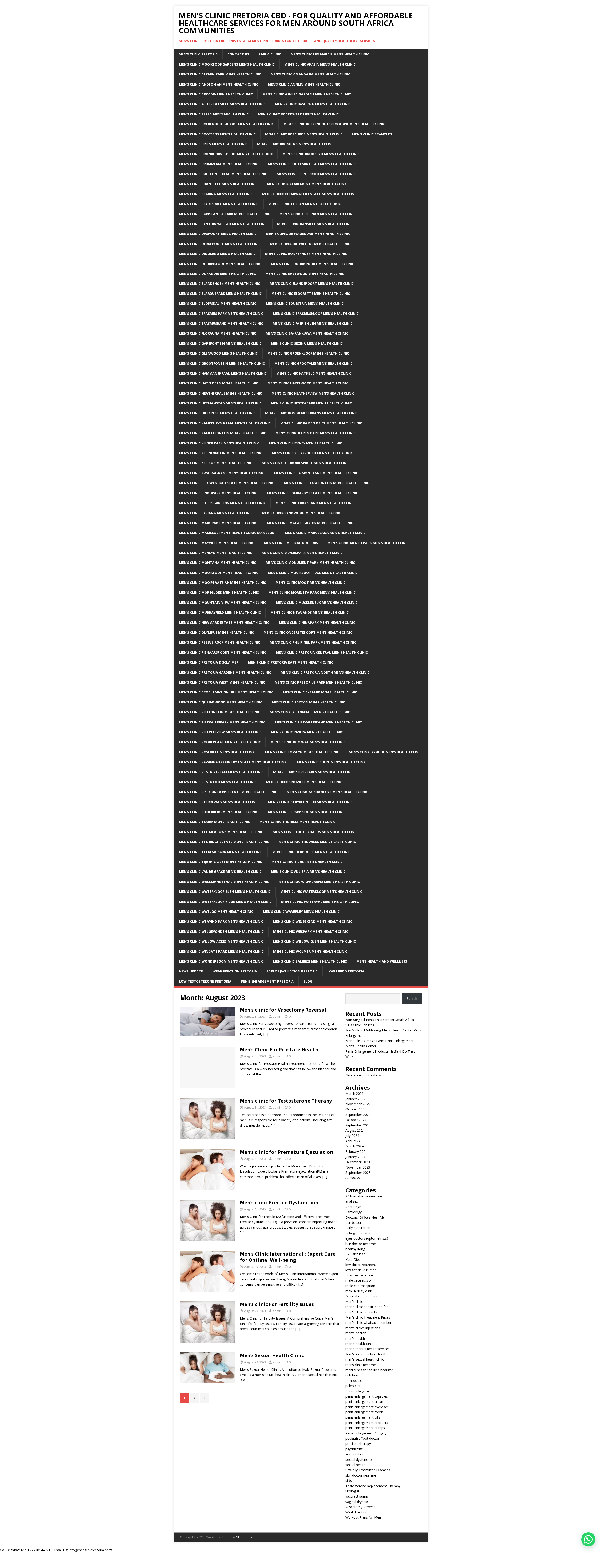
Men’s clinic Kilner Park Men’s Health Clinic (219, 443)
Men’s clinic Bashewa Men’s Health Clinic (313, 104)
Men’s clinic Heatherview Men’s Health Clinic (313, 393)
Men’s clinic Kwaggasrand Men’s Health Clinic (221, 473)
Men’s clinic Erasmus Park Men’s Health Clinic (221, 313)
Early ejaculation (357, 1227)
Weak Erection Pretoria (235, 971)
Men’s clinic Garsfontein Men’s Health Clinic (220, 343)
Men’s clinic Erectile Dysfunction (279, 1202)
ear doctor (353, 1222)
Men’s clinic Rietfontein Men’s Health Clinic (219, 712)
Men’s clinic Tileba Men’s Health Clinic (307, 861)
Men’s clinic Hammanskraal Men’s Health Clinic (223, 373)
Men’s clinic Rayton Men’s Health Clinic (308, 702)
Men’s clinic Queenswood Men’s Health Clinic (220, 702)
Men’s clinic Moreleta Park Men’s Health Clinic (312, 592)
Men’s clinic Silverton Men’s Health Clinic (218, 782)
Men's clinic (354, 1301)
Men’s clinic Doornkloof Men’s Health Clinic (220, 263)
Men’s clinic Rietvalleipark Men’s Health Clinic (222, 722)
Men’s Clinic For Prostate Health (279, 1049)
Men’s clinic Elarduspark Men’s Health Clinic (220, 293)
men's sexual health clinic (364, 1359)
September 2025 (358, 1114)
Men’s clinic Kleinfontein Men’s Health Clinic (220, 453)
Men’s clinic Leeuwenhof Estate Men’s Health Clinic (226, 483)
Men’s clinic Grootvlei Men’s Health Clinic (313, 363)
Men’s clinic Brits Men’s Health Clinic (213, 144)
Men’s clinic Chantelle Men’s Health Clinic (218, 184)
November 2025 (357, 1104)
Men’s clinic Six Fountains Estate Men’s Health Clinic (228, 792)
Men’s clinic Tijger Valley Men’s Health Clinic (220, 861)
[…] (265, 1034)
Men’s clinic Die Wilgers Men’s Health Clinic (310, 243)
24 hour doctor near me (363, 1196)
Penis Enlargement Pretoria (267, 981)
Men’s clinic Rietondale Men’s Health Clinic (310, 712)
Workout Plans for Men (363, 1517)
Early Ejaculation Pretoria (292, 971)
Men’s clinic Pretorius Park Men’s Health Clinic (318, 682)
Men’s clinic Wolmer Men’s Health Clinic (310, 951)
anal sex (351, 1201)
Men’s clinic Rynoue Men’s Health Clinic (385, 752)
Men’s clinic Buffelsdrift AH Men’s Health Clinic (312, 164)
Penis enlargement (359, 1391)
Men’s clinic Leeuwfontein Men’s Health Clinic (326, 483)
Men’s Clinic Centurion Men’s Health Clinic (316, 174)
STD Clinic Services (359, 1025)
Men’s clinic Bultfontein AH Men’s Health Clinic (223, 174)
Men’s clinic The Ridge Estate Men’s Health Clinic (224, 841)
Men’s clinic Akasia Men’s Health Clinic (320, 64)
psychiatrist (354, 1449)
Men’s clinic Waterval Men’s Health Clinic (320, 901)
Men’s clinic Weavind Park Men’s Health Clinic (221, 921)
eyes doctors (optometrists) (366, 1238)
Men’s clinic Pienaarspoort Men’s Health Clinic (222, 652)
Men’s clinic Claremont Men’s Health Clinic (307, 184)
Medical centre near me (363, 1296)
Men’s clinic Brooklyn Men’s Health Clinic (321, 154)
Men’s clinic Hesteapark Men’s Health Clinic (311, 403)
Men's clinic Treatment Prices (367, 1317)
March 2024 (354, 1146)
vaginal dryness (357, 1501)
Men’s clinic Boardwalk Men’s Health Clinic (298, 114)
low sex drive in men (360, 1270)
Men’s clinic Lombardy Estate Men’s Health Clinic (312, 493)
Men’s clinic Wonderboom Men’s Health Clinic (221, 961)
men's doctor (355, 1333)
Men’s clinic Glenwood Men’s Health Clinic (218, 353)
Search (412, 998)
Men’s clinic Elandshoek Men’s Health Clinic (219, 283)
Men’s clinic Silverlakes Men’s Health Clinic (313, 772)
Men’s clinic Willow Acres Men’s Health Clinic (221, 941)
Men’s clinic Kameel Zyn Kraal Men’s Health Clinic (225, 423)
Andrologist (354, 1207)
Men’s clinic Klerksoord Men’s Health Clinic (312, 453)
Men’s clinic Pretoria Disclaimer (208, 662)
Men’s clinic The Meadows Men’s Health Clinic (221, 832)
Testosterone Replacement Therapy (372, 1486)
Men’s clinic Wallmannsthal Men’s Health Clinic (224, 881)
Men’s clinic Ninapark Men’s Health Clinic (317, 622)
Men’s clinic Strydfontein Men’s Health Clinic (310, 802)
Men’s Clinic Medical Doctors (291, 543)
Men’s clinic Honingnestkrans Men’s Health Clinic (311, 413)
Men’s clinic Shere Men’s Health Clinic (331, 762)
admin (277, 1016)
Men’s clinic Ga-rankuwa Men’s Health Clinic (307, 333)
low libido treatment (360, 1264)
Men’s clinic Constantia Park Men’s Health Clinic (224, 214)
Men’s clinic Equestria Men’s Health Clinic (305, 303)
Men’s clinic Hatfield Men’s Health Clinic (313, 373)
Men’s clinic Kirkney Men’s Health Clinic (305, 443)
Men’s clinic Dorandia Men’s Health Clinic (217, 273)
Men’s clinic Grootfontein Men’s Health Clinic (222, 363)
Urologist (352, 1491)
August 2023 (354, 1177)
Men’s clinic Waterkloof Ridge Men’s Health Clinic (225, 901)
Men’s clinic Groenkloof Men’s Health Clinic (308, 353)
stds (348, 1480)
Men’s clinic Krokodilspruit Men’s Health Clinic (305, 463)
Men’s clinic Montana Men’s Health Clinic (217, 562)
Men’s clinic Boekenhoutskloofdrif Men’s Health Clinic (334, 124)
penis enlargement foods (364, 1412)
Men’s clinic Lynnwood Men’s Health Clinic (301, 512)
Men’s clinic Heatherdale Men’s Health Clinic (220, 393)
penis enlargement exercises (367, 1407)
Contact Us (238, 54)
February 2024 (356, 1151)
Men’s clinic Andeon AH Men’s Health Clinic (218, 84)
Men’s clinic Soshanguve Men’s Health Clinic (327, 792)
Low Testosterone (359, 1275)
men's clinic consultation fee (366, 1306)
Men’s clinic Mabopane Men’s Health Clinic (218, 523)
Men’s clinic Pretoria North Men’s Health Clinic (325, 672)
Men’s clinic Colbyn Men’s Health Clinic (304, 204)
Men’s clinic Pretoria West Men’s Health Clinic (222, 682)
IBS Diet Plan (355, 1254)
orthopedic (353, 1380)
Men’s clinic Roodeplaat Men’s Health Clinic (220, 742)
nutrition (351, 1375)
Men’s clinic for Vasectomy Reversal (283, 1010)
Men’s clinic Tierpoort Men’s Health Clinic (311, 852)
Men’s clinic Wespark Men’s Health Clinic (310, 931)
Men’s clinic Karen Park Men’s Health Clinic (316, 433)
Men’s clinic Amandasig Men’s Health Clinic (310, 74)
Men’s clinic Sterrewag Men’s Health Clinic (218, 802)
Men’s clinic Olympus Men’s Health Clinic (216, 632)
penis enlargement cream (364, 1401)
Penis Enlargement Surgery (365, 1433)
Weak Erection (356, 1512)
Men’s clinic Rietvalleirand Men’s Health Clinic (318, 722)
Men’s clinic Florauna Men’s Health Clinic (217, 333)
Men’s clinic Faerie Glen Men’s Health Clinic (312, 323)
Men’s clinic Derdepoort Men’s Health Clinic (220, 243)
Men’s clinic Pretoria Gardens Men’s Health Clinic (225, 672)
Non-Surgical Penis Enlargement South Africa (379, 1019)
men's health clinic (359, 1343)
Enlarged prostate (358, 1233)
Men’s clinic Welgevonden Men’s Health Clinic (221, 931)
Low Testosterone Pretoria (205, 981)
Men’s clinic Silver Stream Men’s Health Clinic (221, 772)
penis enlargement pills (362, 1417)
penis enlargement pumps (365, 1428)
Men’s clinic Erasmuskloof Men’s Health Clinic (316, 313)
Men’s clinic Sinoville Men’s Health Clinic (304, 782)
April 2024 (352, 1141)
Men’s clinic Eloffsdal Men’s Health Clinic (217, 303)
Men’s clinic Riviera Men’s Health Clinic (307, 732)
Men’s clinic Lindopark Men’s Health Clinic (218, 493)
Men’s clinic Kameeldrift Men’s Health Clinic (321, 423)
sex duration (354, 1454)
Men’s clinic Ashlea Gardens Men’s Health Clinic (306, 94)
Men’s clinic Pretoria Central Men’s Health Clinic (322, 652)
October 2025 (355, 1109)
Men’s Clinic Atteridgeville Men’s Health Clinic (222, 104)
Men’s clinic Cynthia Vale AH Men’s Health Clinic (223, 223)
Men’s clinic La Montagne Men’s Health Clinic (316, 473)
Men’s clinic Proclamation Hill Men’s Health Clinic (226, 692)
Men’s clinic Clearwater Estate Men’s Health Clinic (309, 194)
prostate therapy (358, 1443)
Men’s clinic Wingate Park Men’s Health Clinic (221, 951)
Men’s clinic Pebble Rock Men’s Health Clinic (219, 642)
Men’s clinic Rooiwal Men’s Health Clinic (307, 742)
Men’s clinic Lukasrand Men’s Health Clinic (315, 503)
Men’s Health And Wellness (381, 961)
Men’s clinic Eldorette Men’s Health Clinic (310, 293)
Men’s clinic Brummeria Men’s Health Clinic (218, 164)
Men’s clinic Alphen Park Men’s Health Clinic (220, 74)
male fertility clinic (358, 1291)
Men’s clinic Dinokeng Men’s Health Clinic (217, 253)
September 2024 (358, 1125)
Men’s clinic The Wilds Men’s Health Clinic (317, 841)
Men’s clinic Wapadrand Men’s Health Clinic (319, 881)
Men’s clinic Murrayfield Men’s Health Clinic (220, 612)
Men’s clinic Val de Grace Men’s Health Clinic (220, 871)
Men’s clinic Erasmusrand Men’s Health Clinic (221, 323)
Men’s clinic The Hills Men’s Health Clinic (297, 821)
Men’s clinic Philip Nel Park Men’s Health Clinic (313, 642)
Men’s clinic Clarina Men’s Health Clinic (216, 194)
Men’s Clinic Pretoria (198, 54)
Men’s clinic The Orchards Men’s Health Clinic (315, 832)
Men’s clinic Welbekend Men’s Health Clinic (312, 921)
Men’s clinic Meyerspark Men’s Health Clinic (302, 552)
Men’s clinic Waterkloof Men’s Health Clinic (321, 891)
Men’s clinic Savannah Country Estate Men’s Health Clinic (233, 762)
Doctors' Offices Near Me (365, 1217)
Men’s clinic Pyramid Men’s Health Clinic (320, 692)
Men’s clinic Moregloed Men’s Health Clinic (219, 592)
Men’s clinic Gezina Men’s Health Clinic (307, 343)
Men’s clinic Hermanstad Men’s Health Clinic (220, 403)
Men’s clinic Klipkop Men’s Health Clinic (215, 463)
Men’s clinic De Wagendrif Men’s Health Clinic (308, 233)
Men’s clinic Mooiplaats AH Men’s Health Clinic (222, 582)
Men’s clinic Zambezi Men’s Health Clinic (310, 961)
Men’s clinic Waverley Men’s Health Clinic (301, 911)
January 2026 (355, 1099)
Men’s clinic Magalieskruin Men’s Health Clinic (310, 523)
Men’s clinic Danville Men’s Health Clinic (314, 223)
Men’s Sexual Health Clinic (272, 1355)
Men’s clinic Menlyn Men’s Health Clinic (215, 552)
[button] (588, 1539)
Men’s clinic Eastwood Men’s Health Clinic (304, 273)
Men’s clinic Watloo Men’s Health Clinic (216, 911)
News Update (191, 971)
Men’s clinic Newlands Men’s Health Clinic (309, 612)
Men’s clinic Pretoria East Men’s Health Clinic (290, 662)
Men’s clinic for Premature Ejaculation (286, 1152)
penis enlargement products (366, 1422)
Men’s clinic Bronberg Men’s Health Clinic (295, 144)
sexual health (355, 1464)
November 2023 (357, 1167)
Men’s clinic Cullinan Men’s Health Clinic (318, 214)
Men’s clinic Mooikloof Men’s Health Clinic (218, 572)
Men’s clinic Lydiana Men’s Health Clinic (216, 512)
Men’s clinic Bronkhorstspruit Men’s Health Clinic (226, 154)
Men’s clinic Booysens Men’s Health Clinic (217, 134)
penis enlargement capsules (366, 1396)
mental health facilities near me (369, 1370)
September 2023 (358, 1172)
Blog (307, 981)
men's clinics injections (362, 1328)
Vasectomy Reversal (360, 1507)
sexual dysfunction (359, 1459)
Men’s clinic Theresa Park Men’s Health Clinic (221, 852)
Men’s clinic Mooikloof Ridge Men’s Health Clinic (313, 572)
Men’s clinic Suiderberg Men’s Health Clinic (218, 812)
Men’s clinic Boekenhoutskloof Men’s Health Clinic (226, 124)
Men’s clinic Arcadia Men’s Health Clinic (216, 94)
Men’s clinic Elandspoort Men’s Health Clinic (312, 283)
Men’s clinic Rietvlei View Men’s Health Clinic (220, 732)
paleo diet (352, 1385)
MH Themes (244, 1537)
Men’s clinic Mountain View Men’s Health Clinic (222, 602)
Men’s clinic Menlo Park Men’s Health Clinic (368, 543)
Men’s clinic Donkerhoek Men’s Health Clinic (306, 253)
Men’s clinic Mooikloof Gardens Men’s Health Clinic (227, 64)
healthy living (355, 1249)
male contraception (360, 1286)
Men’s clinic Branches (372, 134)
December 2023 (357, 1162)
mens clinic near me (360, 1365)
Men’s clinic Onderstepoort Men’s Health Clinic (308, 632)
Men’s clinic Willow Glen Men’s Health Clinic (314, 941)
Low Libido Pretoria (345, 971)
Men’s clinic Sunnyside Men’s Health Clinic (306, 812)
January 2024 (355, 1156)
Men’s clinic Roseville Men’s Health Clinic (217, 752)
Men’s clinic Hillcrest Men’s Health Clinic (217, 413)
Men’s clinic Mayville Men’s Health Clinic (216, 543)
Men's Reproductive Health (365, 1354)
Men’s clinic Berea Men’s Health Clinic (214, 114)
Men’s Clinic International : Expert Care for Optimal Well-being (288, 1257)
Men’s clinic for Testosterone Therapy (286, 1101)
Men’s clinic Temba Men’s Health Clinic (214, 821)
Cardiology (353, 1212)
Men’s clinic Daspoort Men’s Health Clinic (218, 233)
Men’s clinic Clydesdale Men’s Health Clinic (219, 204)
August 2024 (354, 1130)
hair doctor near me (360, 1243)
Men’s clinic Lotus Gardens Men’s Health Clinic (222, 503)
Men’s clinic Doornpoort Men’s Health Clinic (312, 263)
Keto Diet (352, 1259)
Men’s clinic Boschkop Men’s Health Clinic (303, 134)
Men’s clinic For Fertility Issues (277, 1304)
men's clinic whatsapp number (368, 1322)
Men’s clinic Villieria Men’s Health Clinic (308, 871)
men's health (355, 1338)
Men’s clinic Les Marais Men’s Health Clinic (330, 54)
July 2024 (352, 1135)
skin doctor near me (360, 1475)
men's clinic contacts (361, 1312)
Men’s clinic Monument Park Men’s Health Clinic (310, 562)
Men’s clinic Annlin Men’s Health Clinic (304, 84)
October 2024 (355, 1120)
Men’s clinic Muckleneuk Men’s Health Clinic (316, 602)
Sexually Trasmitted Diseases (367, 1470)
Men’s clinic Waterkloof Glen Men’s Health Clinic (225, 891)
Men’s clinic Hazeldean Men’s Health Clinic (218, 383)
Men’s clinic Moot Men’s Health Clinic (310, 582)
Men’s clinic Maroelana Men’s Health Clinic (325, 532)
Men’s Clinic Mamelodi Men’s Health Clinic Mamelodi (227, 532)
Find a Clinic (270, 54)
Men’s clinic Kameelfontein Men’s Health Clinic (222, 433)
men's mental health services (367, 1349)
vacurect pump (356, 1496)
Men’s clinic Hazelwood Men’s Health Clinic (308, 383)
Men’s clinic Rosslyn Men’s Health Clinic (302, 752)
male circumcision (359, 1280)
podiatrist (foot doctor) (362, 1438)
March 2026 (354, 1093)
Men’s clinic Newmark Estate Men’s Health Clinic (224, 622)
